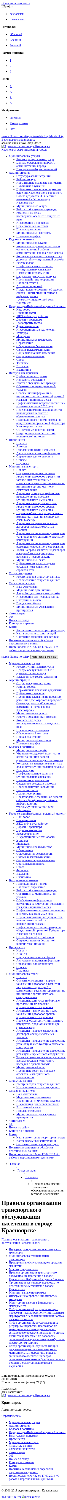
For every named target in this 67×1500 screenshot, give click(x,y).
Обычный (16, 34)
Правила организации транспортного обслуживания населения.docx (25, 1241)
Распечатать (12, 1392)
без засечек (17, 13)
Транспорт (31, 1177)
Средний (15, 39)
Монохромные (19, 123)
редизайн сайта (20, 1496)
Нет (12, 128)
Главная (15, 1163)
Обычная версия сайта (15, 3)
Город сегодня (26, 1170)
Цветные (15, 117)
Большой (15, 45)
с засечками (17, 19)
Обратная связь (11, 1415)
